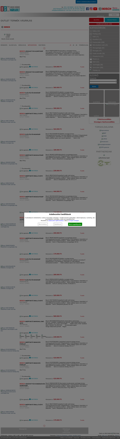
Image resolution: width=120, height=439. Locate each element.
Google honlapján (74, 220)
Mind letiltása (43, 224)
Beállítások (58, 224)
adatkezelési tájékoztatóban (56, 220)
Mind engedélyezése (75, 224)
